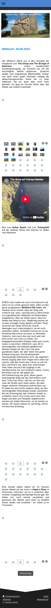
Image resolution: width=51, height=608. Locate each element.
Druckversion (12, 596)
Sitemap (7, 599)
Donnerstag (25, 573)
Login (45, 596)
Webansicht (42, 599)
